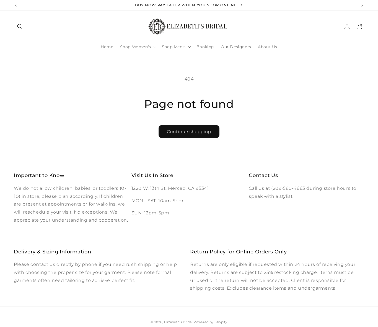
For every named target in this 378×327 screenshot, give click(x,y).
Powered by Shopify (210, 322)
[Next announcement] (362, 5)
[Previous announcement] (16, 5)
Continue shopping (189, 131)
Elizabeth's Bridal (178, 322)
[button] (20, 26)
